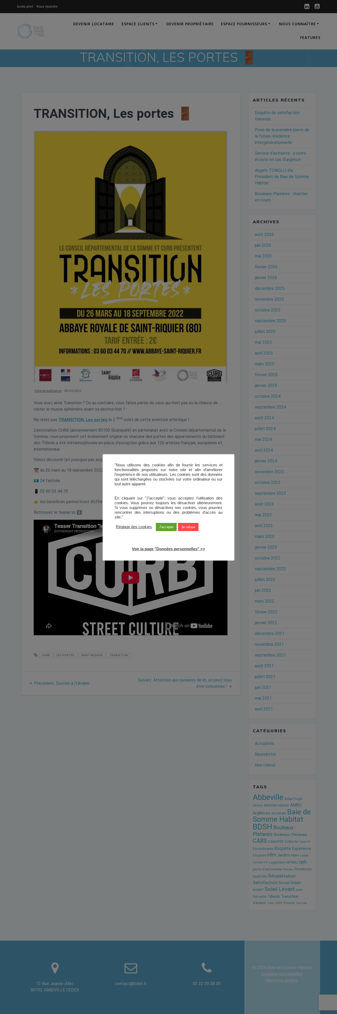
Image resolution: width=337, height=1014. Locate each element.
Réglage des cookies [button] (134, 527)
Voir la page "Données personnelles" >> (168, 549)
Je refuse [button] (188, 527)
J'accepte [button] (166, 527)
